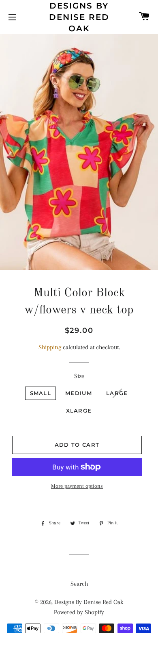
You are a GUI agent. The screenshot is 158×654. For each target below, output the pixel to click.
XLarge (79, 410)
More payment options (77, 486)
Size (79, 376)
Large (117, 393)
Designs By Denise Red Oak (79, 17)
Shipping (49, 347)
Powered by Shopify (79, 612)
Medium (78, 393)
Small (40, 393)
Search (79, 583)
